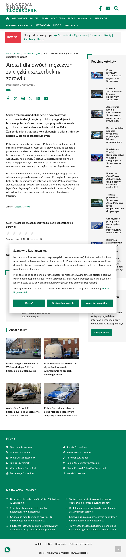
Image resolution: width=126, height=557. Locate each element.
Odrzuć (29, 303)
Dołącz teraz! (101, 332)
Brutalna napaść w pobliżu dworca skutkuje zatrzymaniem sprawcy (92, 510)
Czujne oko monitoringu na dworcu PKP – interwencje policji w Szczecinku (32, 519)
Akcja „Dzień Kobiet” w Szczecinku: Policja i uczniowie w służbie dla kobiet (23, 412)
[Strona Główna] (7, 18)
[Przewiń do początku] (118, 549)
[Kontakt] (108, 8)
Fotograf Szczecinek (77, 457)
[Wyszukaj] (116, 8)
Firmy (44, 19)
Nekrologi (101, 19)
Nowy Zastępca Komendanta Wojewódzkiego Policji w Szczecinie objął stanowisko (22, 367)
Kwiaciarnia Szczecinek (79, 452)
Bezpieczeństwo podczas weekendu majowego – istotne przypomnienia (115, 135)
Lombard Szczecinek (21, 452)
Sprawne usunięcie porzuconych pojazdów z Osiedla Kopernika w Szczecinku (93, 519)
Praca (71, 19)
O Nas (48, 544)
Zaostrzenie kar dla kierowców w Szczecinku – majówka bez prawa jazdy (113, 114)
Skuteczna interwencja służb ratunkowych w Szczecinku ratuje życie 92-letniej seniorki (34, 528)
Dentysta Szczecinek (21, 447)
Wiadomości (19, 19)
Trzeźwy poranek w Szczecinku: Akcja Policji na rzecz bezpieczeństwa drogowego (115, 203)
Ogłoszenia (58, 19)
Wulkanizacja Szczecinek (23, 468)
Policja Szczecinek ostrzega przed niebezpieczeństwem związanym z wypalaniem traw (60, 412)
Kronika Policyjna (32, 54)
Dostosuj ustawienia (63, 303)
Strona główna (13, 54)
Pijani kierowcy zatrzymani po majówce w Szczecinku (113, 75)
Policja (34, 19)
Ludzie (57, 25)
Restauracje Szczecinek (22, 473)
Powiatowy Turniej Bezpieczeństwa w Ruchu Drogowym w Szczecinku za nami (115, 157)
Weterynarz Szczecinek (22, 457)
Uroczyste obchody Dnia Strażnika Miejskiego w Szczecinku (34, 501)
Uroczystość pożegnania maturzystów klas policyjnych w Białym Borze (113, 225)
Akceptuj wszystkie (97, 303)
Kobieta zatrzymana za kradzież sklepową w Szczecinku (114, 94)
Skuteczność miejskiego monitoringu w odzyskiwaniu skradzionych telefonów (90, 501)
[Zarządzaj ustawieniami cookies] (7, 549)
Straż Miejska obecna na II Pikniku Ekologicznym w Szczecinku (28, 510)
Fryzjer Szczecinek (20, 463)
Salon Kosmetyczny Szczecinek (83, 463)
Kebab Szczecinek (76, 473)
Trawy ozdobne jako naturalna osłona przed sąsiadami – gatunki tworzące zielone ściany (93, 528)
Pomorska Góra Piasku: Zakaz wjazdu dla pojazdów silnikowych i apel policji (113, 180)
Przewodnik (42, 25)
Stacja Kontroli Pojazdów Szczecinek (86, 468)
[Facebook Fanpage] (99, 8)
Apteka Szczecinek (77, 447)
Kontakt (38, 544)
